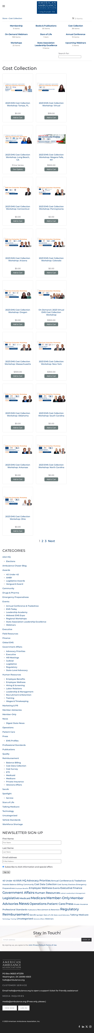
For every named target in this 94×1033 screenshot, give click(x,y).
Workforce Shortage (12, 824)
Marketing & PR (10, 705)
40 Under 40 (12, 574)
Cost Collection (15, 18)
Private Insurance (15, 782)
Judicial (10, 661)
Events (5, 601)
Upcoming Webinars (75, 43)
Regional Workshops (16, 618)
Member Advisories (12, 710)
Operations (7, 727)
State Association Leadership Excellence (46, 44)
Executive (7, 629)
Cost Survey (12, 769)
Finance (6, 638)
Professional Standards (14, 745)
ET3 (8, 772)
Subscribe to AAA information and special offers (29, 867)
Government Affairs (12, 647)
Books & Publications (46, 26)
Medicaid (10, 775)
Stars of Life (46, 34)
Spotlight (7, 793)
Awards (6, 570)
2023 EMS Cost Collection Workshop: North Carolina (51, 466)
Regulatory (11, 667)
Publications (8, 749)
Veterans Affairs (14, 785)
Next (51, 541)
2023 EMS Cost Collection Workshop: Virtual (51, 104)
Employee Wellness (15, 682)
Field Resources (10, 634)
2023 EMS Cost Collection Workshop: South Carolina (51, 414)
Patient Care (8, 732)
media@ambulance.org (14, 1001)
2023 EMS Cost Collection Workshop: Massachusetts (18, 362)
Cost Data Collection (16, 766)
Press (5, 736)
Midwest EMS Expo (15, 615)
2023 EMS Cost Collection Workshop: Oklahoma (17, 414)
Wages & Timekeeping (17, 701)
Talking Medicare (10, 807)
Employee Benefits (15, 679)
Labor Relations (14, 688)
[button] (3, 6)
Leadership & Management (19, 692)
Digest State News (15, 723)
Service (9, 798)
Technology (8, 811)
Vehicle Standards (11, 820)
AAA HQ (6, 557)
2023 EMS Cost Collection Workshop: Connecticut (17, 207)
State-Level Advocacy (17, 670)
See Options (18, 169)
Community (8, 588)
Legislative (11, 664)
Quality (5, 754)
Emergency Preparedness (15, 597)
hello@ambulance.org (13, 980)
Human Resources (11, 675)
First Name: (8, 839)
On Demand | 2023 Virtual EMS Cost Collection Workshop (51, 312)
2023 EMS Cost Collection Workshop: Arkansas (17, 466)
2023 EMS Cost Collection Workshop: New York (51, 362)
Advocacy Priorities (15, 651)
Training (10, 698)
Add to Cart (17, 117)
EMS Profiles (12, 741)
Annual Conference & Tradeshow (22, 606)
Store (4, 18)
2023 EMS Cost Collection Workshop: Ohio (17, 517)
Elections (10, 561)
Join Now (9, 1008)
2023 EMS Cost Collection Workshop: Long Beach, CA (17, 157)
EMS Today (11, 609)
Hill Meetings (12, 657)
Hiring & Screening (15, 685)
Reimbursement (10, 758)
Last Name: (8, 848)
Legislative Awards (15, 581)
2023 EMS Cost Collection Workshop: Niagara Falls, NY (51, 157)
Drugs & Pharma (10, 593)
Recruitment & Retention (18, 695)
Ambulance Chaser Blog (14, 566)
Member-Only (9, 714)
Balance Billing (13, 762)
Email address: (9, 857)
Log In (24, 1008)
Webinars (11, 625)
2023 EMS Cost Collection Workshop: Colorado (51, 259)
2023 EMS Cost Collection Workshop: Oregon (17, 311)
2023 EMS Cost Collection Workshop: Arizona (17, 259)
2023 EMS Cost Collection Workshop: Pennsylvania (51, 207)
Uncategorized (9, 815)
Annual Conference (75, 34)
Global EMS (8, 642)
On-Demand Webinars (16, 34)
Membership (16, 26)
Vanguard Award (14, 584)
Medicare (10, 778)
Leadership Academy (16, 612)
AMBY (9, 578)
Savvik (5, 789)
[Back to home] (47, 6)
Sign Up (86, 940)
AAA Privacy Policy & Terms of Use (43, 945)
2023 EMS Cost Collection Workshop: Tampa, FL (17, 104)
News (5, 719)
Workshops (16, 43)
